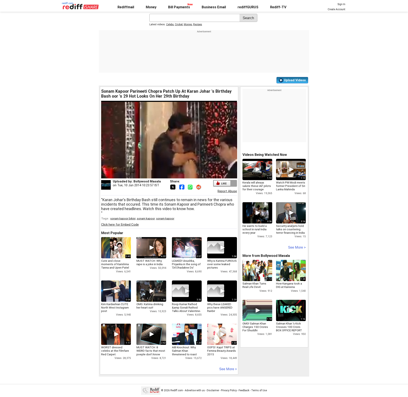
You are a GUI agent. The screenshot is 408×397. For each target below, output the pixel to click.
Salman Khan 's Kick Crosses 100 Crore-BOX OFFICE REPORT (289, 327)
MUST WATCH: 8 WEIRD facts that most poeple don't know (150, 351)
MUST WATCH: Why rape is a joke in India (149, 262)
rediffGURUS (248, 7)
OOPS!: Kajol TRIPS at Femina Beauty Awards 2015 (221, 351)
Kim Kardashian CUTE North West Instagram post (115, 307)
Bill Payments (179, 7)
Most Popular (112, 233)
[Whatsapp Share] (191, 187)
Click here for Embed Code (120, 224)
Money (151, 7)
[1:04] (215, 248)
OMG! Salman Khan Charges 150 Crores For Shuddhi (255, 327)
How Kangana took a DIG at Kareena (289, 285)
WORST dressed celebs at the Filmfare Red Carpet (115, 351)
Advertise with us (195, 390)
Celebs (170, 24)
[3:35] (180, 291)
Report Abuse (227, 191)
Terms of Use (259, 390)
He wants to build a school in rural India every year (254, 229)
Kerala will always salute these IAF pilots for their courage (256, 186)
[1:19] (215, 291)
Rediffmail (126, 7)
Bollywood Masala (147, 181)
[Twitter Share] (173, 187)
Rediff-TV (278, 7)
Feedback (244, 390)
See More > (228, 369)
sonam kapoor (146, 218)
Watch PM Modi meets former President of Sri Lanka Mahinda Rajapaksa (290, 188)
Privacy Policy (229, 390)
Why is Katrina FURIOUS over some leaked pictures (222, 264)
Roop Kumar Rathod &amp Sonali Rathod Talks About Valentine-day (186, 309)
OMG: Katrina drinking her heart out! (149, 305)
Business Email (214, 7)
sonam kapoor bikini (123, 218)
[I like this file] (222, 183)
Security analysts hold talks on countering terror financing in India (290, 229)
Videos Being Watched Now (264, 155)
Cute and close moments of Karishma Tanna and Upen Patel (115, 264)
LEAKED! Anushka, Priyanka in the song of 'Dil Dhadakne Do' (186, 264)
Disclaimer (213, 390)
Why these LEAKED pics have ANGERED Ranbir (219, 307)
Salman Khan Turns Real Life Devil (254, 285)
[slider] (164, 175)
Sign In (341, 4)
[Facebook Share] (182, 187)
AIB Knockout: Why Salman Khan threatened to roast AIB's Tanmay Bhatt (184, 352)
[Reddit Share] (199, 187)
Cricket (179, 24)
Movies (188, 24)
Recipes (197, 24)
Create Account (336, 9)
